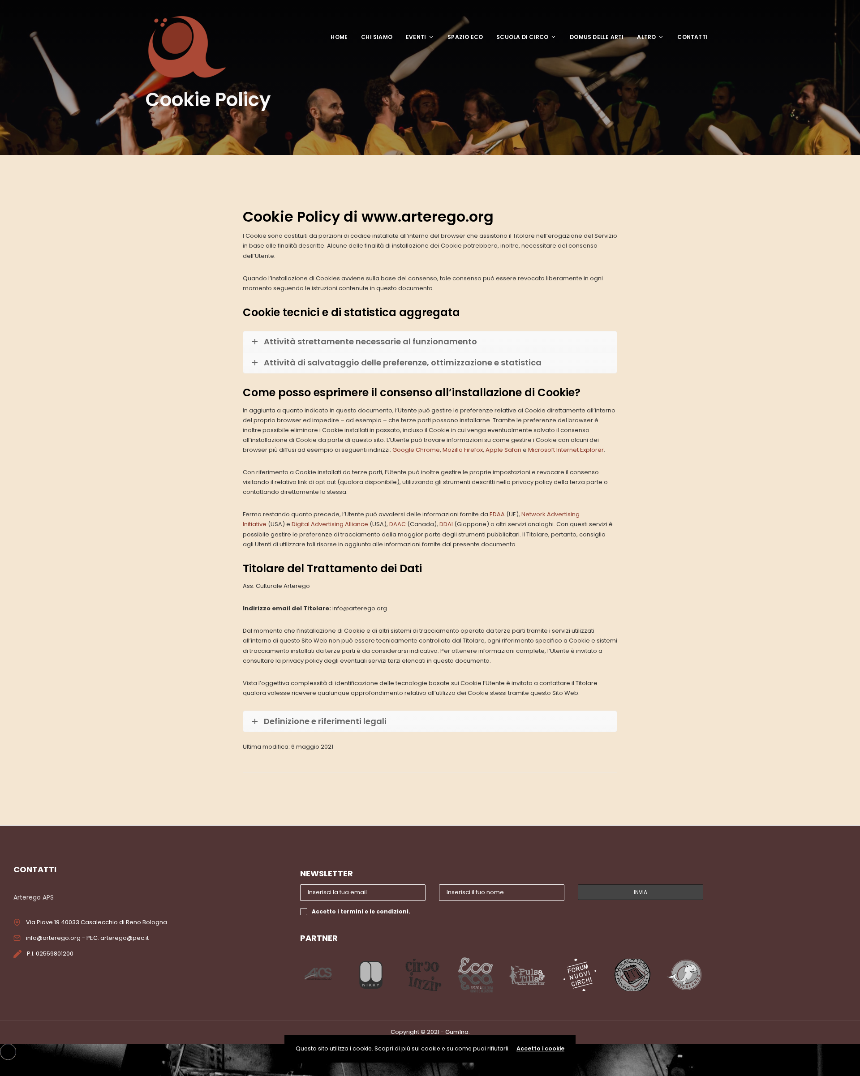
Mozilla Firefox (463, 450)
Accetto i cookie (540, 1048)
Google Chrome (416, 450)
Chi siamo (376, 37)
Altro (646, 37)
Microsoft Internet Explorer (566, 450)
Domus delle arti (597, 37)
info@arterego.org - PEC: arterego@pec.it (87, 938)
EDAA (497, 514)
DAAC (397, 524)
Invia (640, 892)
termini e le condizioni (374, 911)
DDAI (446, 524)
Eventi (416, 37)
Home (339, 37)
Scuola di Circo (522, 37)
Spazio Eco (465, 37)
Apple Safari (503, 450)
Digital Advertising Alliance (330, 524)
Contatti (692, 37)
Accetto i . (361, 911)
